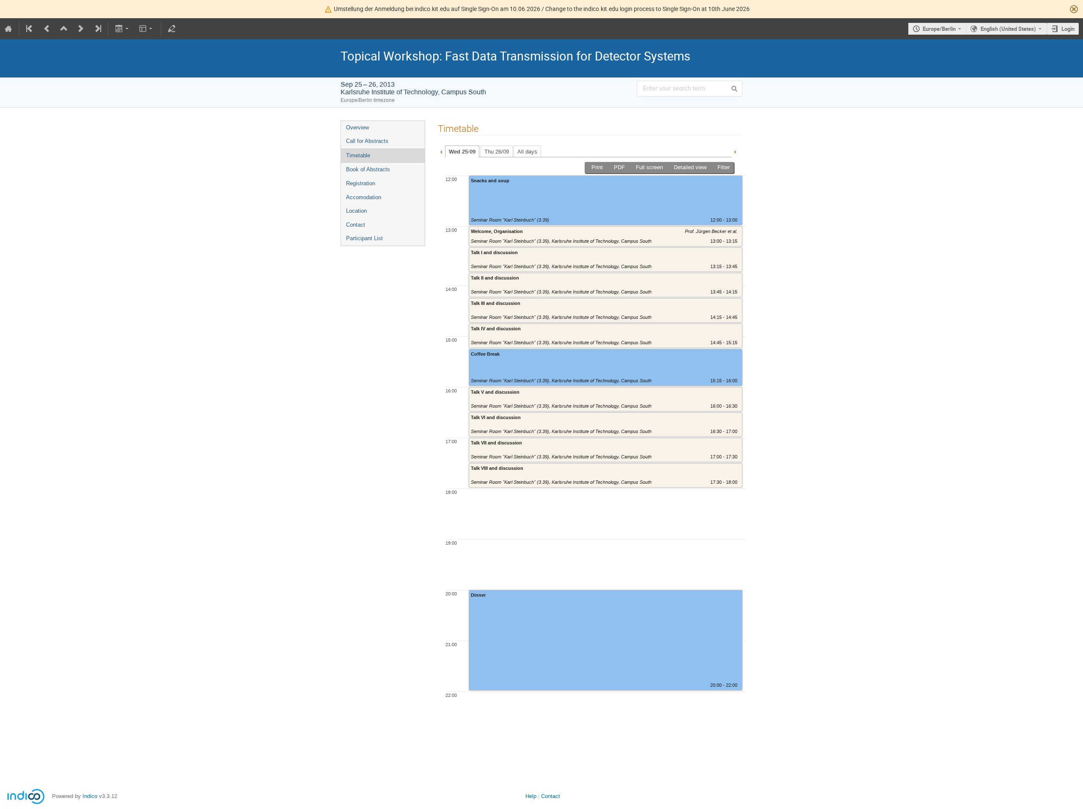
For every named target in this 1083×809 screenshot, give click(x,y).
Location (356, 211)
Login (1068, 29)
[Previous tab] (441, 150)
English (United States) (1008, 29)
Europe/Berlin (939, 29)
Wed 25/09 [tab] (462, 152)
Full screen (649, 167)
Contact (355, 225)
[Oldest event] (30, 28)
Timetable (358, 155)
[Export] (122, 28)
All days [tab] (527, 151)
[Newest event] (97, 28)
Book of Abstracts (368, 169)
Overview (357, 127)
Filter (723, 167)
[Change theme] (147, 28)
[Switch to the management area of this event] (171, 28)
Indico (89, 796)
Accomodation (363, 197)
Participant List (364, 238)
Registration (360, 183)
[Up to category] (63, 28)
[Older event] (46, 28)
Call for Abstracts (367, 141)
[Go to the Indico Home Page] (8, 28)
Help (530, 796)
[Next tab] (734, 150)
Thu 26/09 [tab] (496, 151)
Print (597, 167)
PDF (619, 167)
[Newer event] (80, 28)
